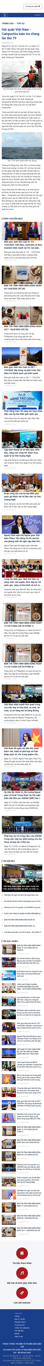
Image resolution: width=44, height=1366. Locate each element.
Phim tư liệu (19, 1336)
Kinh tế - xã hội (20, 1319)
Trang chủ (7, 23)
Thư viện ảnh (19, 1331)
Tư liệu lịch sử (20, 1325)
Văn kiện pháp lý (20, 1322)
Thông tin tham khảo (22, 1328)
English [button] (38, 15)
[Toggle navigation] (5, 15)
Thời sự (17, 1316)
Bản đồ (17, 1334)
